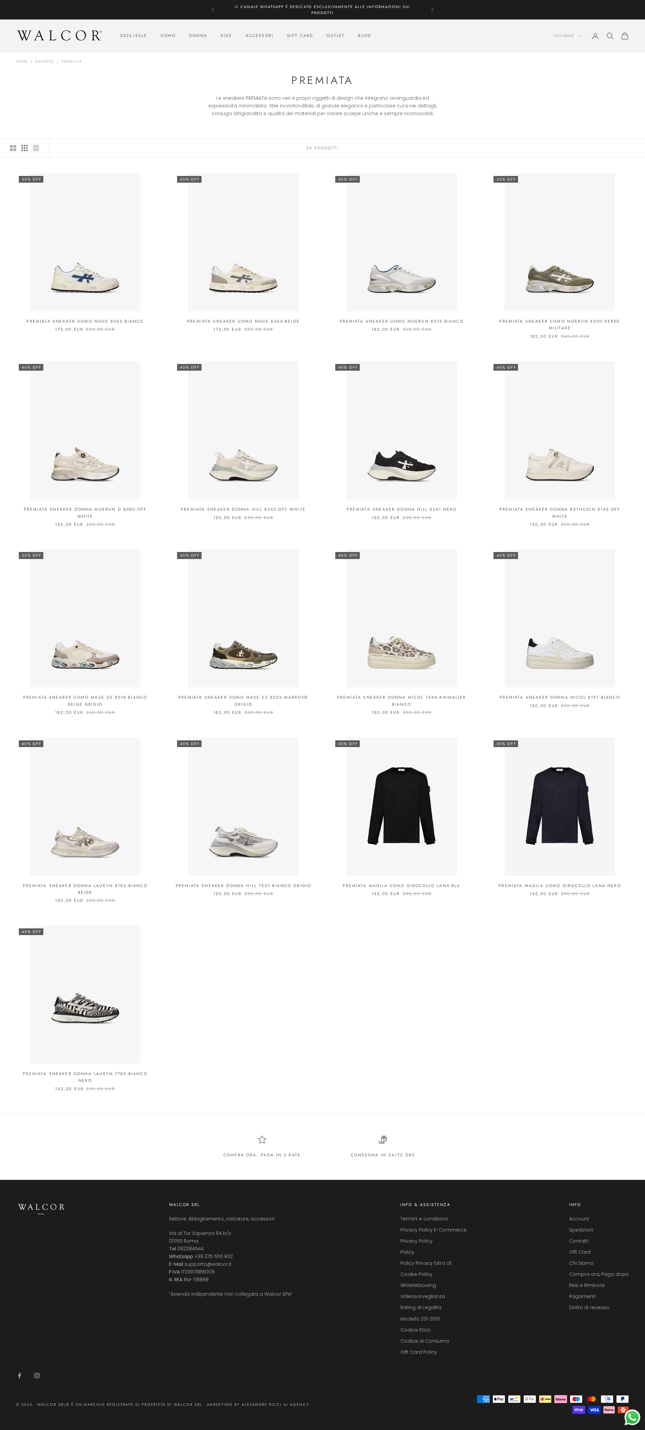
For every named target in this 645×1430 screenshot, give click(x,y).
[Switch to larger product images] (13, 148)
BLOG (364, 36)
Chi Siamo (581, 1263)
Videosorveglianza (422, 1296)
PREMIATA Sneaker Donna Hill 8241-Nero (402, 509)
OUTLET (336, 36)
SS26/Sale (133, 36)
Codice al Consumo (424, 1341)
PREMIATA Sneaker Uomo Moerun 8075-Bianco (401, 321)
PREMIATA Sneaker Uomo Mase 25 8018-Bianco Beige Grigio (85, 700)
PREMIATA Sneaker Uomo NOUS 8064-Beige (243, 321)
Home (22, 61)
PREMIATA (71, 61)
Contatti (579, 1241)
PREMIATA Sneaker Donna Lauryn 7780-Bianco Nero (85, 1077)
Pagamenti (582, 1296)
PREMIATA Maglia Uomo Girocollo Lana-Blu (401, 886)
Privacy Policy (416, 1241)
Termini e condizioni (424, 1218)
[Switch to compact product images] (36, 148)
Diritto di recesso (589, 1307)
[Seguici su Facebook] (19, 1375)
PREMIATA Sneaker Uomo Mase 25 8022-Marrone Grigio (243, 700)
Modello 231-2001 (420, 1319)
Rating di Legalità (420, 1307)
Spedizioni (581, 1230)
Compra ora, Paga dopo (599, 1274)
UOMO (168, 36)
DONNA (198, 36)
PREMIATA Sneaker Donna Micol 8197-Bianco (560, 697)
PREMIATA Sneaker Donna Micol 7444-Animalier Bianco (401, 700)
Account (579, 1218)
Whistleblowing (418, 1285)
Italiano (563, 36)
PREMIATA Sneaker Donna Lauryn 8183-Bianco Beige (85, 889)
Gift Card (580, 1252)
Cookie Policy (416, 1274)
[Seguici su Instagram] (37, 1375)
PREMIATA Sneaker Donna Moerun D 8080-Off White (85, 512)
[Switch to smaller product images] (25, 148)
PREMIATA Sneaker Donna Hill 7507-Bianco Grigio (243, 886)
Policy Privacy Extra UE (426, 1263)
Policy (407, 1252)
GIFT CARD (300, 36)
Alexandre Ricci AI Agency (275, 1404)
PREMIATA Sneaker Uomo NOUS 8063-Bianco (85, 321)
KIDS (226, 36)
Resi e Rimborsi (587, 1285)
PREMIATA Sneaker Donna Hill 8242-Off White (243, 509)
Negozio (44, 61)
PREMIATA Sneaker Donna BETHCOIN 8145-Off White (560, 512)
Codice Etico (415, 1330)
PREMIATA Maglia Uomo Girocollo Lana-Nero (560, 886)
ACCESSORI (259, 36)
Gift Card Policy (418, 1352)
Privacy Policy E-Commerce (433, 1230)
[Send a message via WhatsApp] (632, 1417)
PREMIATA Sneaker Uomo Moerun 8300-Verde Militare (559, 324)
